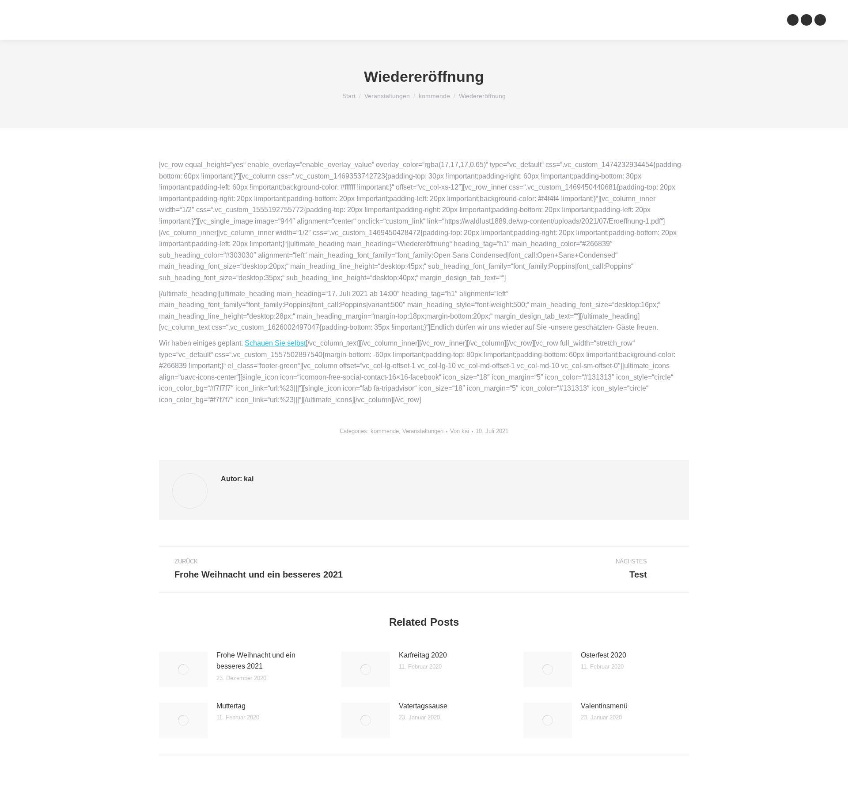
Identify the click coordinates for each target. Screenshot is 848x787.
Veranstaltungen (422, 431)
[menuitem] (315, 20)
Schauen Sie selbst (275, 343)
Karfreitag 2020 (423, 655)
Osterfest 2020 (603, 655)
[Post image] (183, 669)
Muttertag (231, 706)
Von (459, 431)
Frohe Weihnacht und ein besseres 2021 (255, 660)
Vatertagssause (423, 706)
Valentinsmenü (604, 706)
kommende (385, 431)
